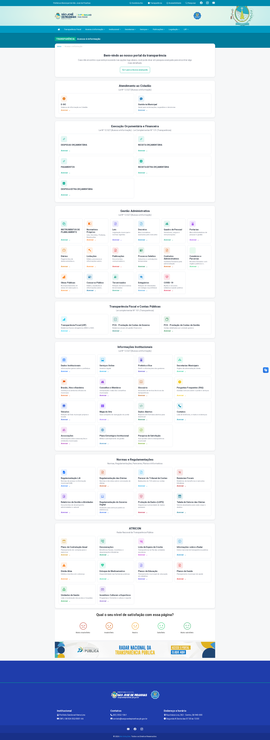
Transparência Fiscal (72, 29)
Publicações (158, 29)
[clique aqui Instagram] (141, 729)
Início (59, 46)
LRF (185, 29)
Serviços (144, 29)
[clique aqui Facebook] (135, 729)
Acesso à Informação (94, 29)
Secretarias (130, 29)
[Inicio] (58, 29)
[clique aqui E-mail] (128, 729)
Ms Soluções (125, 736)
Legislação (173, 29)
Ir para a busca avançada (136, 70)
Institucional (114, 29)
